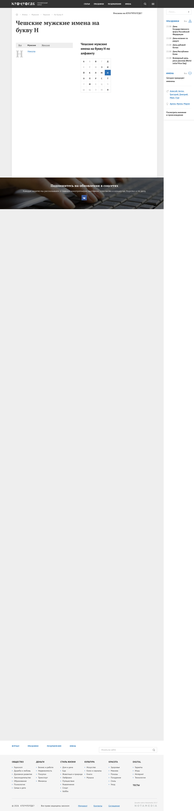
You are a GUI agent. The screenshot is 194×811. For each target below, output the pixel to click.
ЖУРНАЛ (15, 746)
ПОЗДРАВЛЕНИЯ (54, 746)
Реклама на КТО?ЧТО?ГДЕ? (127, 13)
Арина (173, 103)
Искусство (91, 767)
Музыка (90, 777)
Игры (137, 770)
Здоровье (115, 767)
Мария (187, 103)
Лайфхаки (67, 777)
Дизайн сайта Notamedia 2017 (146, 803)
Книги (89, 774)
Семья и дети (20, 787)
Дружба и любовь (22, 770)
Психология (19, 784)
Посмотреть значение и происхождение (176, 113)
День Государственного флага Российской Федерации (181, 30)
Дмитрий (183, 94)
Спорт (65, 787)
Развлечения (68, 784)
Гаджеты (139, 767)
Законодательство (22, 777)
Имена (24, 14)
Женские (46, 45)
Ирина (180, 103)
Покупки (42, 774)
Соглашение (114, 806)
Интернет (139, 774)
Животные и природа (72, 774)
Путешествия (68, 781)
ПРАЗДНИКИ (33, 746)
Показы (114, 774)
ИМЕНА (73, 746)
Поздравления (114, 4)
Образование (20, 781)
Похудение (116, 777)
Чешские (46, 14)
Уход (113, 784)
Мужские (35, 14)
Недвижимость (45, 770)
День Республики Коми (180, 52)
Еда (64, 770)
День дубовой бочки (179, 46)
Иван (172, 97)
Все (20, 45)
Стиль (113, 781)
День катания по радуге (180, 39)
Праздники (99, 4)
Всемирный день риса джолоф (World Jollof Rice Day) (182, 61)
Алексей (173, 91)
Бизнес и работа (45, 767)
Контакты (98, 806)
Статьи (87, 4)
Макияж (114, 770)
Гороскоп (18, 767)
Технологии (140, 777)
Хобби (65, 791)
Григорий (174, 94)
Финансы (42, 781)
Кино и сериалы (94, 770)
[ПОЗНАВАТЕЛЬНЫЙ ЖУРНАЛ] (23, 4)
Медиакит (82, 806)
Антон (181, 91)
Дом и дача (67, 767)
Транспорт (43, 777)
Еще (177, 97)
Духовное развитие (23, 774)
